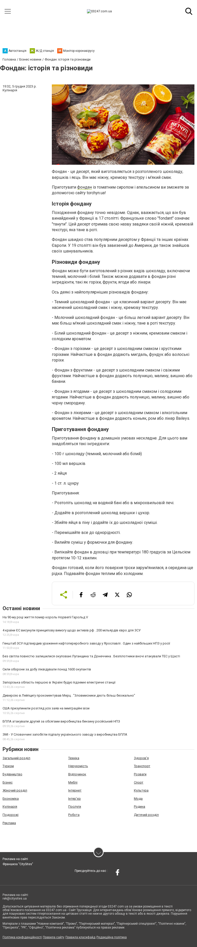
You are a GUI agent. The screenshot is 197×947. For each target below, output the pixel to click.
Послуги (74, 806)
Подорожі (10, 815)
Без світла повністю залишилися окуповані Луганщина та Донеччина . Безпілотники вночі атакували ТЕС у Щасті (91, 656)
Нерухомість (78, 766)
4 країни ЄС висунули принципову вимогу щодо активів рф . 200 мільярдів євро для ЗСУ (72, 630)
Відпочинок (77, 774)
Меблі (72, 782)
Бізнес (8, 782)
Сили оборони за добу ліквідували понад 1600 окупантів (47, 669)
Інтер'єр (74, 798)
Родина (139, 806)
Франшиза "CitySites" (18, 864)
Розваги (140, 774)
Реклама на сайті (15, 859)
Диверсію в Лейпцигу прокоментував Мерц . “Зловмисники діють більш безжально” (69, 695)
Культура (141, 790)
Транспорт (142, 766)
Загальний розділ (16, 758)
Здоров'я (141, 758)
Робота (74, 815)
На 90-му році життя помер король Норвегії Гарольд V (45, 617)
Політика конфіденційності (22, 937)
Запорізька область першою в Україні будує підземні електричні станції (59, 682)
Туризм (8, 766)
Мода (138, 798)
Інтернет (75, 790)
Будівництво (12, 774)
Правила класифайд (80, 937)
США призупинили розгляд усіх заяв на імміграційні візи (46, 708)
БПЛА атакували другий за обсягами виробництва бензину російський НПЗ (61, 721)
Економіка (11, 798)
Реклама (9, 823)
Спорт (138, 782)
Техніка (73, 758)
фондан (84, 187)
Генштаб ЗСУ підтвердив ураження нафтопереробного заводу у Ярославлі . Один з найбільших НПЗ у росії (86, 643)
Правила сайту (53, 937)
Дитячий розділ (146, 815)
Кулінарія (10, 806)
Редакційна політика (111, 937)
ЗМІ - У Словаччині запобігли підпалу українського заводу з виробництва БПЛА (65, 734)
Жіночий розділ (15, 790)
